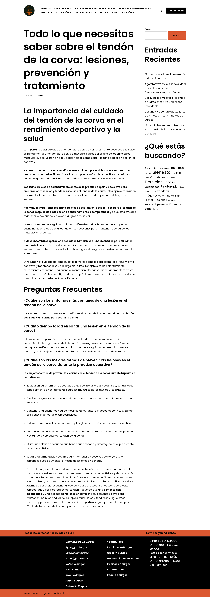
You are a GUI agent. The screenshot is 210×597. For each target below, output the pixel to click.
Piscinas (160, 200)
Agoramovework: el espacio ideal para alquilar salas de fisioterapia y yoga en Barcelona (165, 88)
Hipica (181, 187)
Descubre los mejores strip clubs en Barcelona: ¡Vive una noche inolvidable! (165, 102)
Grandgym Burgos (76, 558)
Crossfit (155, 177)
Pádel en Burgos (117, 575)
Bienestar (162, 172)
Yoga (148, 209)
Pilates (149, 200)
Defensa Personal (168, 178)
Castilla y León (158, 565)
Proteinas (171, 200)
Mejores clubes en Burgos (123, 558)
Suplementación (163, 204)
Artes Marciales (162, 168)
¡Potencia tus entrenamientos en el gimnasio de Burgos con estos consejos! (165, 129)
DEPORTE (46, 12)
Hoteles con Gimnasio (163, 553)
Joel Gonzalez (35, 95)
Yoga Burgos (115, 542)
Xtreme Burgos (74, 575)
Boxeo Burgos (115, 569)
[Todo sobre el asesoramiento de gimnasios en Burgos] (30, 10)
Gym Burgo (72, 569)
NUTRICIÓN (170, 557)
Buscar (149, 29)
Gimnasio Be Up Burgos (79, 542)
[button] (70, 8)
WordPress (63, 593)
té (180, 204)
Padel (178, 195)
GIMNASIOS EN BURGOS (163, 541)
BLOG (176, 561)
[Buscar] (161, 11)
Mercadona (161, 191)
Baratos (177, 168)
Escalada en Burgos (119, 547)
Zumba (155, 209)
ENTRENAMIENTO (85, 12)
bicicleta (148, 173)
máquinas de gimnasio (159, 195)
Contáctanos (176, 10)
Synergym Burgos (76, 547)
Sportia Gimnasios (76, 553)
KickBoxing (149, 191)
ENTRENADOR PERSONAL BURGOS (95, 8)
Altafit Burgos (73, 580)
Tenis (176, 205)
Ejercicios (153, 182)
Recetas (149, 204)
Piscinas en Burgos (119, 564)
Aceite (148, 168)
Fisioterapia (169, 187)
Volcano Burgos (75, 564)
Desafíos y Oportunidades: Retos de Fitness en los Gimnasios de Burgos (165, 116)
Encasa (169, 182)
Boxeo (178, 173)
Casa (147, 178)
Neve (27, 593)
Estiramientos (152, 186)
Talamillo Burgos (76, 586)
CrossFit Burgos (117, 553)
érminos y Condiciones (161, 533)
